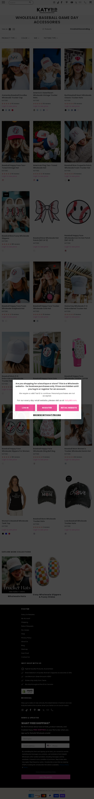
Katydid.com (71, 400)
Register (47, 407)
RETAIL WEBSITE (69, 407)
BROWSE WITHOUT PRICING (47, 415)
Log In (25, 407)
